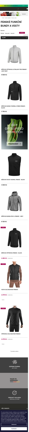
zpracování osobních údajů (12, 419)
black (3, 299)
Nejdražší (12, 33)
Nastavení (14, 424)
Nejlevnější (7, 33)
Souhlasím (14, 428)
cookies (21, 419)
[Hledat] (18, 9)
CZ (23, 5)
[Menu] (2, 4)
